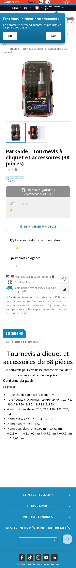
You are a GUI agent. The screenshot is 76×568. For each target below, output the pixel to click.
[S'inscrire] (53, 541)
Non (54, 36)
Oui (10, 36)
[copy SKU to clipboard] (15, 170)
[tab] (14, 333)
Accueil (4, 45)
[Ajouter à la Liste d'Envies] (64, 279)
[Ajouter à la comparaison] (64, 289)
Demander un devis (39, 226)
